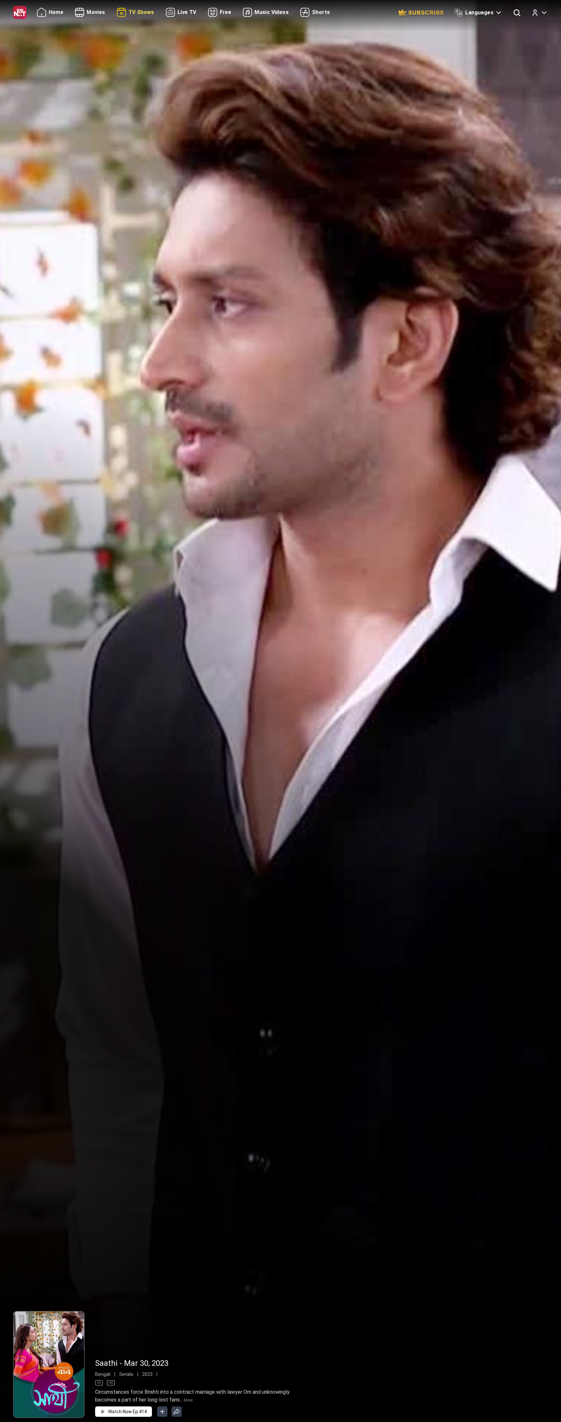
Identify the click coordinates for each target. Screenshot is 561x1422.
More (188, 1400)
